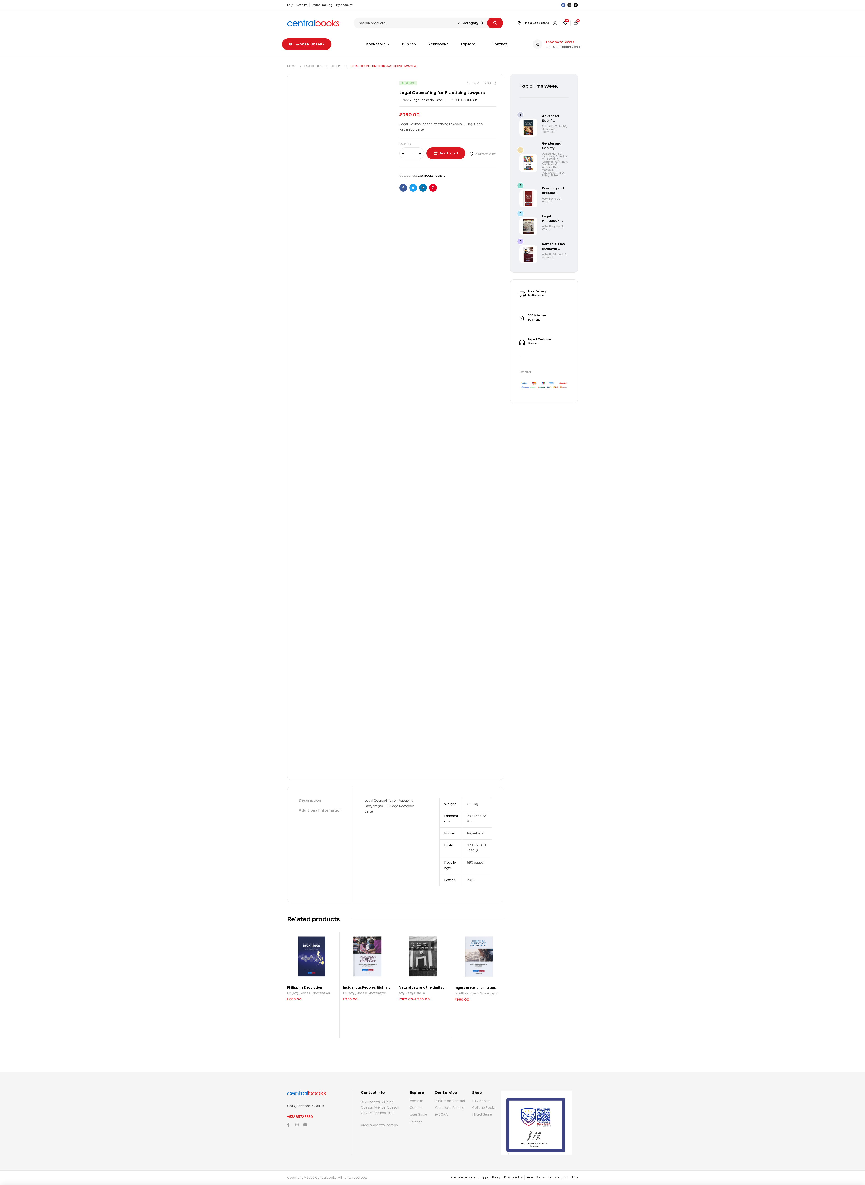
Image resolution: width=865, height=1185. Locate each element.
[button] (384, 90)
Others (336, 66)
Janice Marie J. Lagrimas (552, 155)
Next (388, 187)
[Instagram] (569, 5)
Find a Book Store (536, 23)
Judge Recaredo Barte (426, 100)
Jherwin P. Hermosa (548, 130)
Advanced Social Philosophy (551, 120)
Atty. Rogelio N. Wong (553, 228)
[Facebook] (563, 5)
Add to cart (448, 153)
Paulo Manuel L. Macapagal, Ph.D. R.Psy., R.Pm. (553, 171)
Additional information (320, 244)
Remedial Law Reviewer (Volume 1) (553, 248)
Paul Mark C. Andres (550, 166)
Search (495, 23)
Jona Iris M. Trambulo (554, 158)
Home (291, 66)
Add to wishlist (485, 154)
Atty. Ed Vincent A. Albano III (554, 256)
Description (310, 234)
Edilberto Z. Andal (554, 126)
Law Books (313, 66)
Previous (388, 198)
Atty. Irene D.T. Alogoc (552, 200)
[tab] (320, 234)
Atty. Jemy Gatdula (412, 349)
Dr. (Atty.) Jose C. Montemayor (308, 349)
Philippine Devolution (304, 344)
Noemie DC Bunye (554, 161)
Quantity (405, 143)
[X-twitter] (576, 5)
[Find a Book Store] (519, 23)
